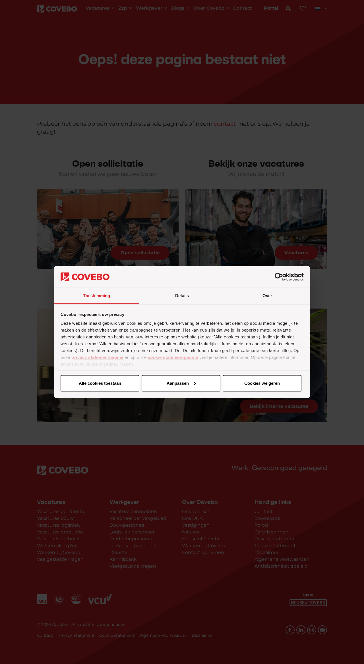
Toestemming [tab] (96, 295)
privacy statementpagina (97, 357)
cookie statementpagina (173, 357)
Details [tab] (182, 295)
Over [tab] (267, 295)
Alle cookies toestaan (100, 382)
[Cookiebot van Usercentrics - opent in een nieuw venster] (279, 277)
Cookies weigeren (262, 382)
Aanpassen (178, 382)
